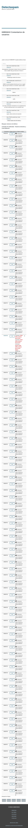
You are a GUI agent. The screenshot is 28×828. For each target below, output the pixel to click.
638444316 (9, 104)
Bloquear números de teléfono (9, 124)
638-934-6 (9, 801)
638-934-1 (9, 799)
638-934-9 (23, 801)
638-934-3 (19, 799)
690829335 (14, 810)
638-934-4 (23, 799)
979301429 (14, 818)
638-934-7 (14, 801)
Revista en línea (14, 822)
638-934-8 (19, 801)
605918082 (14, 816)
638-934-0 (4, 799)
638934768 (9, 67)
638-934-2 (14, 799)
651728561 (14, 812)
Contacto (8, 825)
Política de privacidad (17, 825)
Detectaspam (10, 7)
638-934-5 (4, 801)
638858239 (9, 82)
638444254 (9, 97)
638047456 (9, 90)
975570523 (14, 814)
